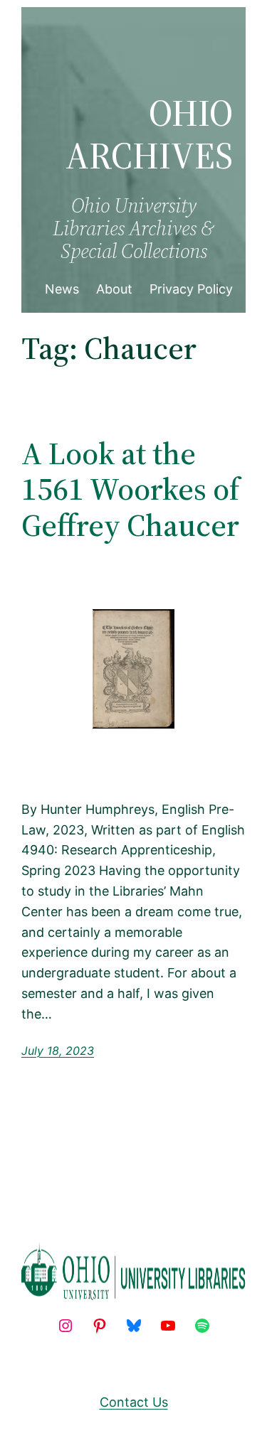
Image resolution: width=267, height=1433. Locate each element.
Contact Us (134, 1402)
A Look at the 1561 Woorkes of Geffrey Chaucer (130, 490)
